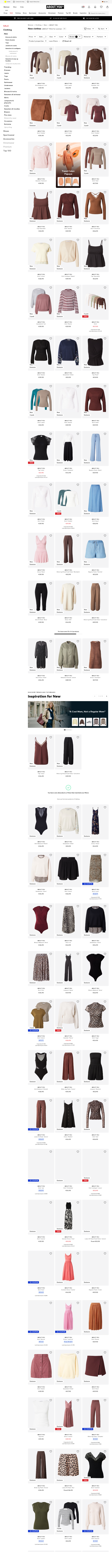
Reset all (68, 41)
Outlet (8, 1)
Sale (41, 37)
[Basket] (107, 7)
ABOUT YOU (53, 25)
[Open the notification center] (95, 7)
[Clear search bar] (107, 13)
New (45, 25)
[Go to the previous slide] (95, 696)
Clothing (38, 25)
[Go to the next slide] (107, 696)
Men (15, 7)
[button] (89, 28)
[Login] (89, 7)
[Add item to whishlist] (50, 49)
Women (7, 7)
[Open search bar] (89, 13)
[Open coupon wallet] (83, 7)
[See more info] (41, 91)
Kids (22, 7)
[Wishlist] (101, 7)
